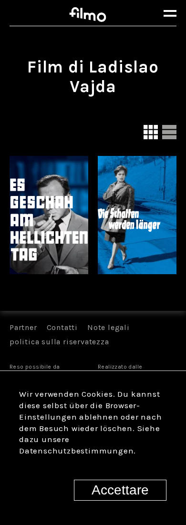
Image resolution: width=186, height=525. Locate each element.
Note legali (108, 327)
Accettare (120, 490)
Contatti (62, 327)
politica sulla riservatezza (59, 341)
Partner (23, 327)
